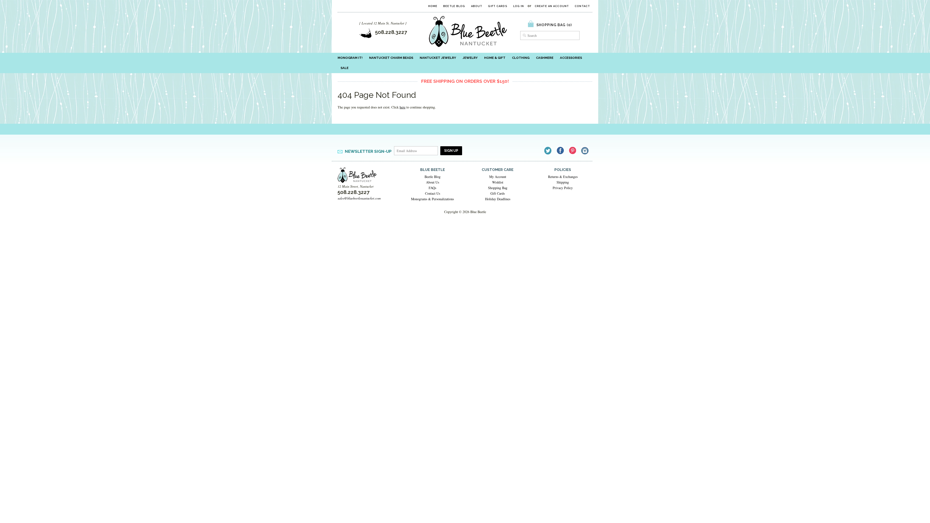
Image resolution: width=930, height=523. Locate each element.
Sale (345, 68)
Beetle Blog (454, 6)
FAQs (432, 187)
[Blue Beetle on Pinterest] (573, 150)
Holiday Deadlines (497, 199)
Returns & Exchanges (563, 176)
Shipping (563, 182)
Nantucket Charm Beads (391, 58)
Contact (582, 6)
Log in (518, 6)
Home (432, 6)
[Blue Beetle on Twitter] (548, 150)
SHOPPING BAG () (554, 25)
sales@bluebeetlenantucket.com (359, 198)
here (402, 107)
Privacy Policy (563, 187)
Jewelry (470, 58)
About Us (432, 182)
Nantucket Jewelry (438, 58)
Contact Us (432, 193)
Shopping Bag (497, 187)
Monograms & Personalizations (432, 199)
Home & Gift (494, 58)
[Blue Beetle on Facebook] (560, 150)
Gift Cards (497, 6)
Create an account (552, 6)
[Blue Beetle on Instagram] (585, 150)
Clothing (520, 58)
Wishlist (497, 182)
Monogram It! (350, 58)
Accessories (571, 58)
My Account (497, 176)
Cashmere (544, 58)
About (476, 6)
